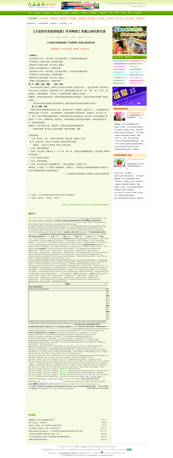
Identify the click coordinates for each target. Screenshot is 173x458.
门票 (110, 13)
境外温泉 (84, 13)
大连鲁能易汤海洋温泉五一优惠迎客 (126, 149)
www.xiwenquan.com (61, 450)
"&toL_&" (62, 374)
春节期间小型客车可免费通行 (124, 190)
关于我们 (69, 447)
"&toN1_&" (63, 369)
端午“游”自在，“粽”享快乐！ (38, 423)
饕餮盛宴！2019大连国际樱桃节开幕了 (42, 420)
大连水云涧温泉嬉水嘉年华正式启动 (126, 146)
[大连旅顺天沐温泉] (80, 9)
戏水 (117, 13)
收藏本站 (140, 6)
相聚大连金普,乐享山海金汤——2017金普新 (129, 132)
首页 (29, 13)
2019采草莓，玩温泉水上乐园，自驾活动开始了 (45, 428)
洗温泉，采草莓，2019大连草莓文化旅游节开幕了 (45, 425)
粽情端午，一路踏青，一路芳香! (49, 198)
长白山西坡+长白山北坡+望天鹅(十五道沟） (129, 193)
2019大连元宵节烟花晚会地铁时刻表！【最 (128, 141)
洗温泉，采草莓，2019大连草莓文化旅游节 (128, 127)
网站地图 (134, 6)
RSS (145, 6)
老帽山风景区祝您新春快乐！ (39, 439)
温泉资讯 (37, 13)
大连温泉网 (61, 447)
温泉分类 (56, 13)
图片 (129, 13)
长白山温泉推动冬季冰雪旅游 (124, 195)
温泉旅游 (47, 13)
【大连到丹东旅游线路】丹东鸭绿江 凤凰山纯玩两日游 (84, 205)
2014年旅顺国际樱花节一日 (135, 113)
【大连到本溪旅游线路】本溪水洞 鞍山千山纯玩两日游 (56, 195)
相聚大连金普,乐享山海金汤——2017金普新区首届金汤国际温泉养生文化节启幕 (55, 431)
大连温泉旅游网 (42, 23)
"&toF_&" (62, 355)
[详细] (140, 117)
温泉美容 (65, 13)
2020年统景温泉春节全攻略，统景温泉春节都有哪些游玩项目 (49, 437)
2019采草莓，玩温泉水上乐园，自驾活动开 (128, 130)
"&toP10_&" (76, 357)
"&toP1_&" (62, 361)
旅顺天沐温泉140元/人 (137, 75)
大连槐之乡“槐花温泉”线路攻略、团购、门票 (44, 434)
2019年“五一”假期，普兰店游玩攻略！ (127, 138)
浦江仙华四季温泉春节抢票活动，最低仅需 (128, 198)
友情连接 (113, 447)
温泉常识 (75, 13)
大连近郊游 (63, 23)
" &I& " (79, 365)
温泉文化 (103, 13)
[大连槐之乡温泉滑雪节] (129, 105)
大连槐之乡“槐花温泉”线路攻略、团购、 (127, 135)
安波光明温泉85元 (136, 69)
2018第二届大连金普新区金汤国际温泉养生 (128, 144)
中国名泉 (138, 13)
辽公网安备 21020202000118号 (114, 453)
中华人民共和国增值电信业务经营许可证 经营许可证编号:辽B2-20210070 (101, 450)
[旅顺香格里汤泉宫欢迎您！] (129, 54)
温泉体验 (94, 13)
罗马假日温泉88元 (119, 69)
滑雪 (123, 13)
